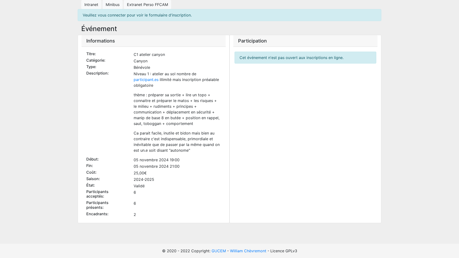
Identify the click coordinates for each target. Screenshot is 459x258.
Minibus (113, 4)
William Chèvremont (248, 250)
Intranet (91, 4)
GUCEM (219, 250)
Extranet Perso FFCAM (147, 4)
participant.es (146, 79)
